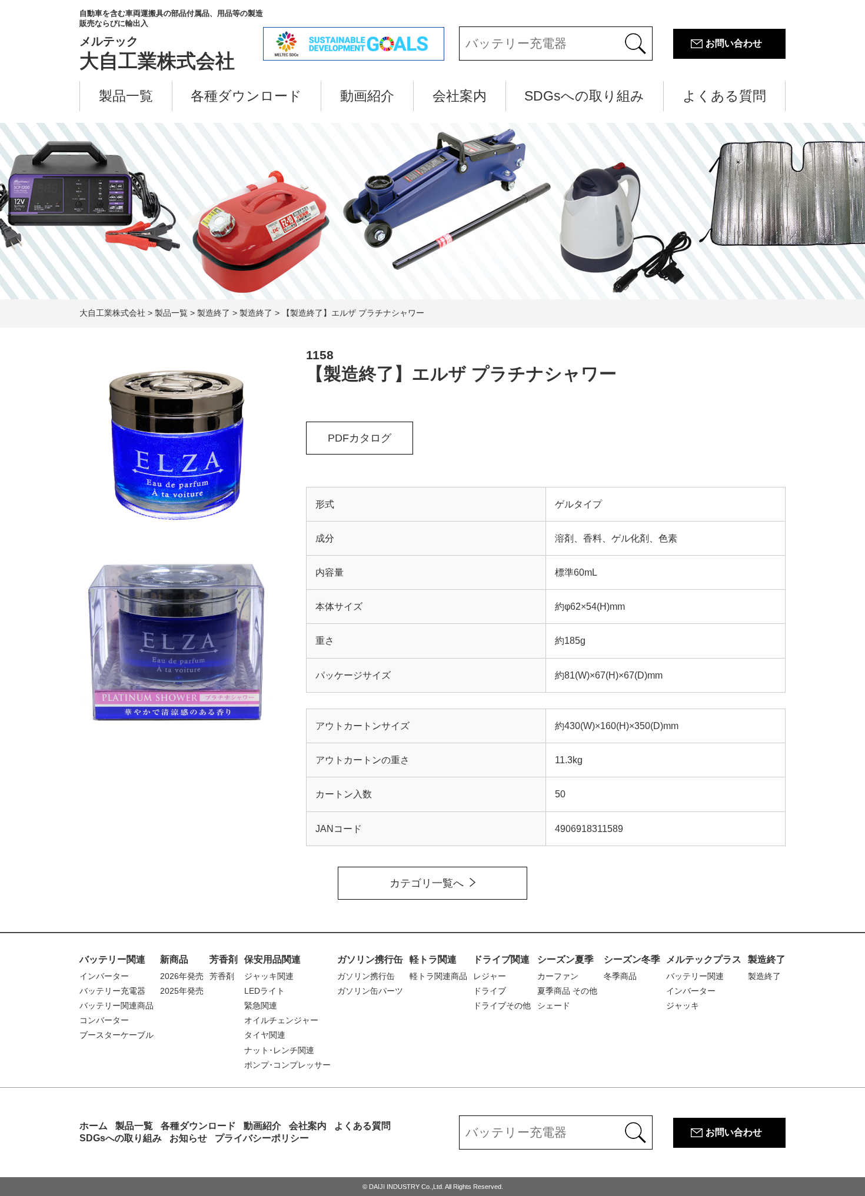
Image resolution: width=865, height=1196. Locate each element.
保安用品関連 (272, 959)
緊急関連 (260, 1005)
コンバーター (104, 1020)
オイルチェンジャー (281, 1020)
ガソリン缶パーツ (370, 990)
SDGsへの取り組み (584, 95)
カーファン (557, 976)
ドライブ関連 (501, 959)
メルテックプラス (703, 959)
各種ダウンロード (246, 95)
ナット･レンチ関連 (279, 1050)
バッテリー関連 (112, 959)
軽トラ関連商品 (438, 976)
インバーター (104, 976)
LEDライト (264, 990)
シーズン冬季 (632, 959)
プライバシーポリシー (262, 1138)
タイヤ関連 (264, 1035)
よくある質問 (724, 95)
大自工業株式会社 (171, 40)
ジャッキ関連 (269, 976)
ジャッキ (682, 1005)
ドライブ (489, 990)
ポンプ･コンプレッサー (287, 1065)
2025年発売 (182, 990)
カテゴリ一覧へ (427, 883)
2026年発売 (182, 976)
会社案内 (459, 95)
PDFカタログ (359, 438)
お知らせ (188, 1138)
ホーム (93, 1126)
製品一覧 (126, 95)
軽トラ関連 (433, 959)
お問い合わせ (734, 43)
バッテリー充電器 (112, 990)
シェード (553, 1005)
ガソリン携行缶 (370, 959)
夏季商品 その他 (567, 990)
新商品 (174, 959)
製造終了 (767, 959)
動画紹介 (367, 95)
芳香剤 (223, 959)
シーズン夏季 (565, 959)
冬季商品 (620, 976)
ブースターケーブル (116, 1035)
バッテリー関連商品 (116, 1005)
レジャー (489, 976)
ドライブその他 (502, 1005)
